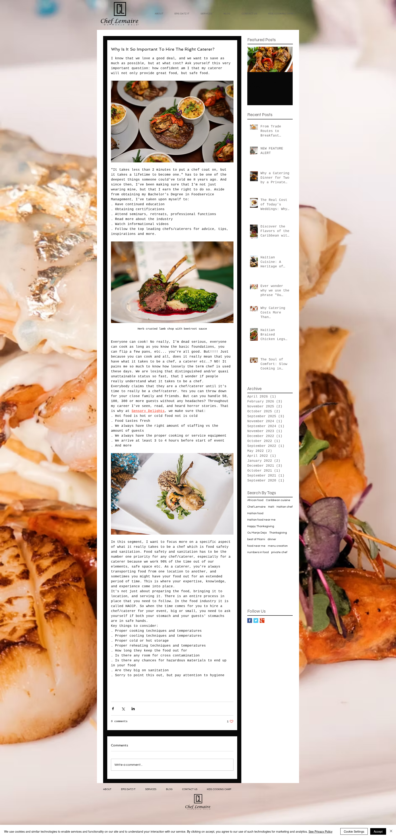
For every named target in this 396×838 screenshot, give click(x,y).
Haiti (271, 506)
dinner (272, 539)
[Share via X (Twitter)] (123, 709)
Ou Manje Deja (257, 532)
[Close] (391, 831)
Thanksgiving (278, 532)
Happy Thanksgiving (260, 526)
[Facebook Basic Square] (249, 620)
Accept (378, 831)
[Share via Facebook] (113, 709)
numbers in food (258, 552)
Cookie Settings (354, 831)
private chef (279, 552)
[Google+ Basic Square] (262, 620)
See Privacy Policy (320, 831)
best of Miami (256, 539)
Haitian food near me (261, 519)
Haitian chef (285, 506)
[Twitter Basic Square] (255, 620)
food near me (256, 545)
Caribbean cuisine (278, 500)
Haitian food (255, 513)
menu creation (278, 545)
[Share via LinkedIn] (133, 709)
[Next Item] (286, 59)
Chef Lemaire (256, 506)
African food (255, 500)
